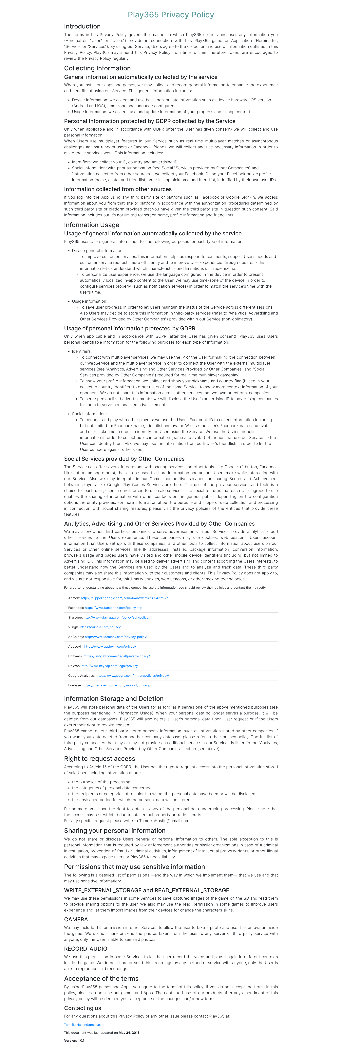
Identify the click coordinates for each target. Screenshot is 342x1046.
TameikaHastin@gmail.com (84, 1025)
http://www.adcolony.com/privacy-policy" (116, 637)
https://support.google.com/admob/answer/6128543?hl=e (124, 598)
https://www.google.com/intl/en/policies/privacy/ (132, 675)
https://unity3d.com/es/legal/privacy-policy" (117, 656)
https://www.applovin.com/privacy (110, 646)
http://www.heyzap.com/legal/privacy (110, 666)
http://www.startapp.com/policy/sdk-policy (116, 617)
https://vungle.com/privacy (100, 627)
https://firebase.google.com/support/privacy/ (117, 685)
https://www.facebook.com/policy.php (113, 608)
